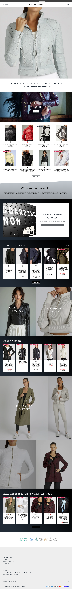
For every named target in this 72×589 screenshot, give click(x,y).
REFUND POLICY (7, 563)
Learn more (42, 1)
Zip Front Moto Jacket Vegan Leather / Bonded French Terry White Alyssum (63, 365)
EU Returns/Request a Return (10, 574)
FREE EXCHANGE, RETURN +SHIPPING (13, 553)
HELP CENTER (6, 552)
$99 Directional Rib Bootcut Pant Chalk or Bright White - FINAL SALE (63, 518)
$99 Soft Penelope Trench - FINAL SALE (8, 517)
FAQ (4, 555)
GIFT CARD (6, 559)
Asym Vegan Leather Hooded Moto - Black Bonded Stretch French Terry (9, 365)
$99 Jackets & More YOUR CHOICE (27, 493)
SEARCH (5, 570)
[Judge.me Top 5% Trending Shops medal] (55, 539)
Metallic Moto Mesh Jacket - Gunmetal (61, 145)
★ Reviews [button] (70, 296)
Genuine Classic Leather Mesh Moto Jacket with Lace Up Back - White (61, 170)
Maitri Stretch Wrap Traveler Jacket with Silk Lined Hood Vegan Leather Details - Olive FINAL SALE (63, 268)
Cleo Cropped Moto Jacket (44, 169)
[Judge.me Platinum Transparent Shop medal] (36, 539)
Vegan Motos (12, 340)
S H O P (36, 111)
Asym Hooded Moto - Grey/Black (22, 362)
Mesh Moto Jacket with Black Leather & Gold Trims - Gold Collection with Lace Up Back (27, 170)
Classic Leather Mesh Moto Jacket (10, 145)
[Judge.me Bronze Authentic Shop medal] (46, 539)
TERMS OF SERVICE (8, 561)
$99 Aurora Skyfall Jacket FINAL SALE (49, 517)
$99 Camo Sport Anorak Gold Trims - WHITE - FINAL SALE (22, 516)
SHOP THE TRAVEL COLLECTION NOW (52, 225)
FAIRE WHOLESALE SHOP (10, 567)
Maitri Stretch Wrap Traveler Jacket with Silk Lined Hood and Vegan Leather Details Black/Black (22, 271)
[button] (65, 4)
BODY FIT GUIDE (7, 557)
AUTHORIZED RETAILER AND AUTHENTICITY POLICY (17, 572)
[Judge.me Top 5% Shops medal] (50, 539)
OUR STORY (6, 565)
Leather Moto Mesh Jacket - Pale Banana (10, 170)
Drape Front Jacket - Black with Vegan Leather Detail (8, 269)
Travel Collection (14, 245)
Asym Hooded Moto (49, 364)
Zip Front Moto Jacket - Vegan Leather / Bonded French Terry (36, 365)
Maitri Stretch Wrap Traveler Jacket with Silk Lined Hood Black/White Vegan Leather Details (50, 269)
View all (36, 176)
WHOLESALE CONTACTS (10, 568)
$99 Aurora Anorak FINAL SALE (36, 517)
